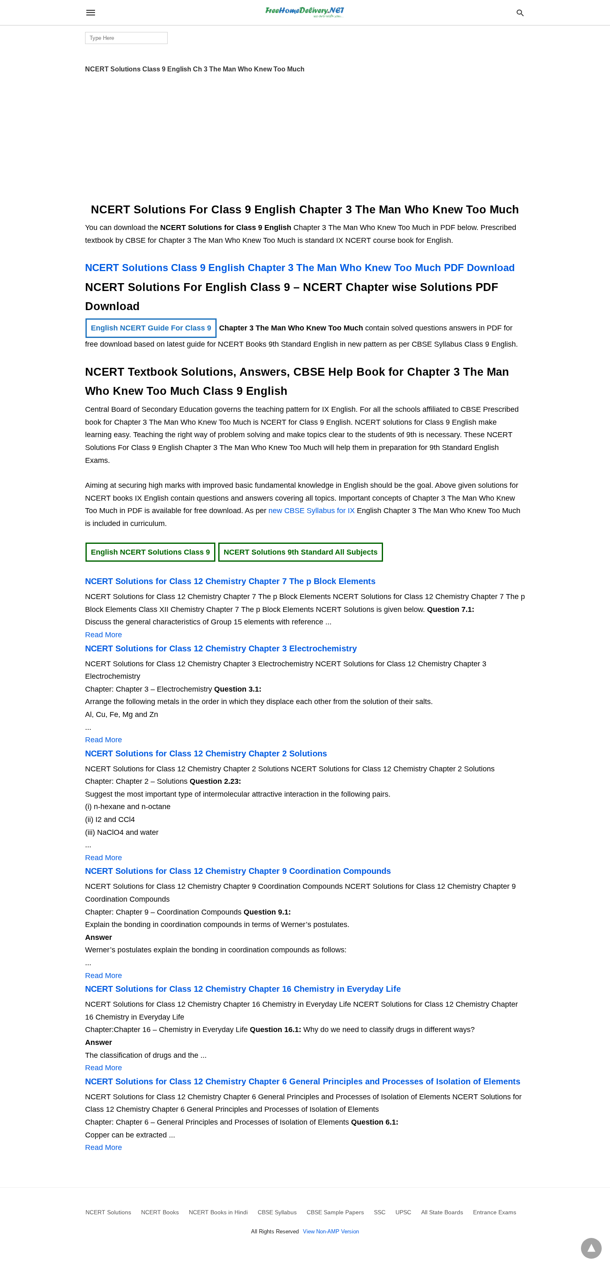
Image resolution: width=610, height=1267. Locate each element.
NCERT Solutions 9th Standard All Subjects (301, 552)
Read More (103, 635)
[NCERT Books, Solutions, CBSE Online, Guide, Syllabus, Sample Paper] (304, 12)
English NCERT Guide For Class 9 (151, 328)
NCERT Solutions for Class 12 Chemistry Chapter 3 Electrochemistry (221, 648)
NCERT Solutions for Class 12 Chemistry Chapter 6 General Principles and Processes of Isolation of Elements (302, 1081)
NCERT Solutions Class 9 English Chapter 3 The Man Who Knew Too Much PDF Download (300, 267)
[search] (520, 12)
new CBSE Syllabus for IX (312, 510)
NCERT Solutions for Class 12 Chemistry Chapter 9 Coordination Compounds (238, 871)
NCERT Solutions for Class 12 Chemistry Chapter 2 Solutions (206, 753)
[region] (305, 135)
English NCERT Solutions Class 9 (150, 552)
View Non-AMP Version (331, 1231)
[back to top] (591, 1248)
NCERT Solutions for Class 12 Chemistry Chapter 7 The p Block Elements (230, 581)
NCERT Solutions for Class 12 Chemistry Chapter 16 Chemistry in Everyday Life (243, 988)
